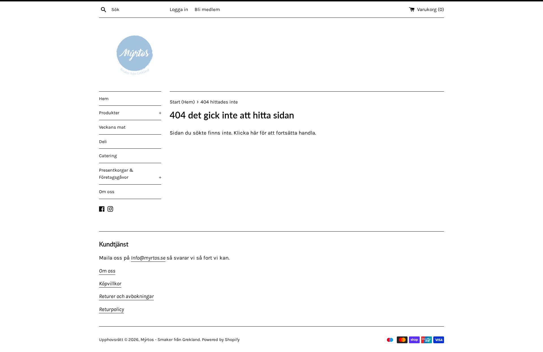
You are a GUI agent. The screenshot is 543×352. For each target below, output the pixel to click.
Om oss (106, 191)
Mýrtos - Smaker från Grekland (170, 339)
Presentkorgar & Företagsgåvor (130, 173)
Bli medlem (207, 9)
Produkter (130, 112)
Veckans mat (112, 127)
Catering (108, 155)
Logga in (179, 9)
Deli (103, 141)
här (254, 133)
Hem (104, 98)
